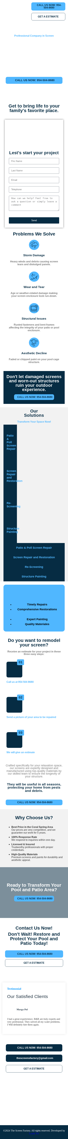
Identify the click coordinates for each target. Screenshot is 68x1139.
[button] (9, 592)
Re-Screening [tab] (12, 505)
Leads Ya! (34, 1133)
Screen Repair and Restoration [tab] (12, 475)
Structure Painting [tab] (12, 530)
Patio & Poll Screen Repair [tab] (11, 442)
